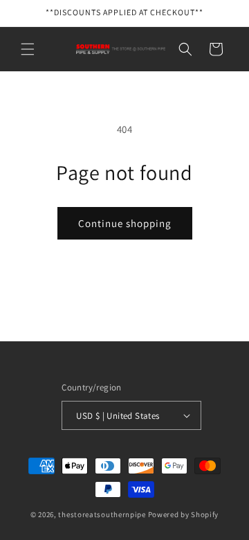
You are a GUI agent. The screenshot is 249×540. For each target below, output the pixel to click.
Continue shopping (125, 223)
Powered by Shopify (183, 514)
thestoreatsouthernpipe (101, 514)
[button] (27, 49)
